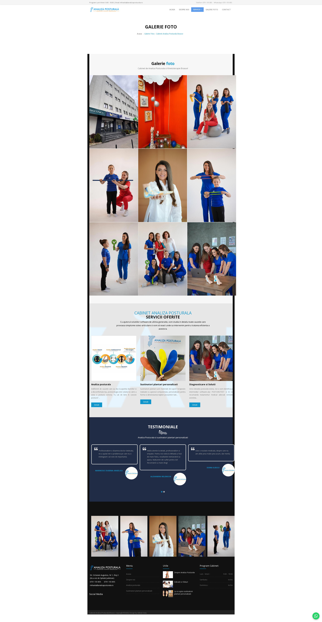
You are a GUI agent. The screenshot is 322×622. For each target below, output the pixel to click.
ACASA (172, 9)
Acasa (139, 33)
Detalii (96, 405)
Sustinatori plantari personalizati (159, 384)
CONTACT (226, 9)
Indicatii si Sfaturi (181, 582)
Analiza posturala (101, 384)
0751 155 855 (95, 582)
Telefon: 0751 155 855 (204, 2)
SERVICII (196, 9)
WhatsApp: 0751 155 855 (223, 2)
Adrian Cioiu (142, 613)
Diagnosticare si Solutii (202, 384)
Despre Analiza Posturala (184, 572)
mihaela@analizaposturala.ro (101, 585)
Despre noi (130, 579)
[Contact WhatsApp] (315, 615)
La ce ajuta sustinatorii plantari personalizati (183, 592)
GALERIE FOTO (212, 9)
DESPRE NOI (184, 9)
